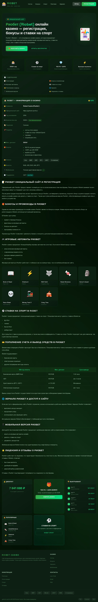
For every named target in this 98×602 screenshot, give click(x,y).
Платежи (53, 4)
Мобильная (53, 567)
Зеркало (62, 4)
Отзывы (4, 585)
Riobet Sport (49, 533)
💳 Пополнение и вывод (11, 88)
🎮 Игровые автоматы (11, 84)
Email (51, 579)
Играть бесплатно (39, 48)
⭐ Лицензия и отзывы (56, 91)
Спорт (45, 4)
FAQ (51, 582)
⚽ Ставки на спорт (55, 84)
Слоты (30, 4)
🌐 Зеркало (52, 88)
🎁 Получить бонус (17, 48)
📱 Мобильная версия (11, 91)
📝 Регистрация (9, 81)
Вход (77, 4)
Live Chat (53, 576)
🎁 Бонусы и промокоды (56, 81)
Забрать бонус (49, 497)
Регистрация (89, 4)
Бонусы (38, 4)
